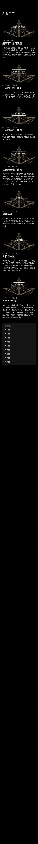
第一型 (7, 330)
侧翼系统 (7, 214)
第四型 (7, 342)
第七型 (7, 354)
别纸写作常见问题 (12, 43)
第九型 (7, 362)
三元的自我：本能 (12, 88)
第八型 (7, 358)
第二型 (7, 334)
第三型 (7, 338)
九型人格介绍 (9, 300)
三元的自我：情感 (12, 169)
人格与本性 (8, 256)
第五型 (7, 346)
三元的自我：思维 (12, 130)
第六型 (7, 350)
